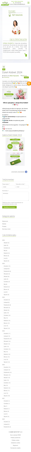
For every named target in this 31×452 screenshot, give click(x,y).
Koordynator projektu (16, 448)
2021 (3, 398)
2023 (3, 331)
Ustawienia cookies (15, 442)
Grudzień (7, 266)
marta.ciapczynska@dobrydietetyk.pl (18, 4)
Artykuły (4, 224)
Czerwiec (7, 248)
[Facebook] (26, 172)
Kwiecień (7, 253)
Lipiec (6, 245)
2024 (3, 297)
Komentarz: (5, 190)
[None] (15, 144)
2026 (3, 240)
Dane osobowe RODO (15, 435)
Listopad (6, 268)
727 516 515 (18, 2)
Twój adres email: (20, 184)
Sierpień (6, 242)
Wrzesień (7, 274)
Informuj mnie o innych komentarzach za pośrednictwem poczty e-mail (12, 203)
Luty (5, 258)
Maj (5, 250)
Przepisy (4, 226)
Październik (7, 271)
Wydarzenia (5, 221)
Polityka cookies (15, 440)
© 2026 (15, 432)
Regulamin (15, 445)
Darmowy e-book (6, 229)
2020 (3, 419)
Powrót (26, 77)
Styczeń (6, 261)
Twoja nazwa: (5, 184)
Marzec (6, 255)
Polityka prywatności (15, 437)
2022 (3, 364)
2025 (3, 263)
